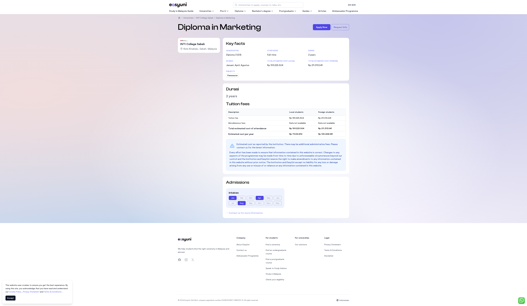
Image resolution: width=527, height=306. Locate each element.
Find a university (273, 244)
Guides (305, 11)
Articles (322, 11)
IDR (352, 5)
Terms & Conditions (53, 292)
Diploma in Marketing (225, 18)
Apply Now (321, 27)
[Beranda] (179, 17)
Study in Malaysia (273, 274)
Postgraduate (286, 11)
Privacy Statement (31, 292)
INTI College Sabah (204, 18)
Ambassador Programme (345, 11)
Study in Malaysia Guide (181, 11)
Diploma (239, 11)
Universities (205, 11)
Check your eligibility (275, 279)
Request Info (340, 27)
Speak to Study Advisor (276, 268)
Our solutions (301, 244)
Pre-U (223, 11)
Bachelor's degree (261, 11)
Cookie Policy (15, 292)
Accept (10, 298)
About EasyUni (243, 244)
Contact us (241, 250)
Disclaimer (328, 256)
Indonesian (344, 300)
